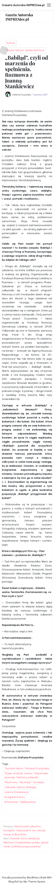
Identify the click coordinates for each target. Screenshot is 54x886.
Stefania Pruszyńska (21, 94)
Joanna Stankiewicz (16, 792)
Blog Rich (14, 881)
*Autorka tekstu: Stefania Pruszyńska (26, 768)
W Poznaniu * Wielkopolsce (20, 802)
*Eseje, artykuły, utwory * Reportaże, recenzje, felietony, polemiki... (26, 775)
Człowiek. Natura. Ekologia (20, 787)
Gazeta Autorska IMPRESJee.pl (23, 5)
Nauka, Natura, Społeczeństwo (25, 50)
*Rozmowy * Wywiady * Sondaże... (24, 782)
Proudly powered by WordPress (20, 877)
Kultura (11, 43)
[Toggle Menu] (49, 5)
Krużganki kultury (14, 797)
